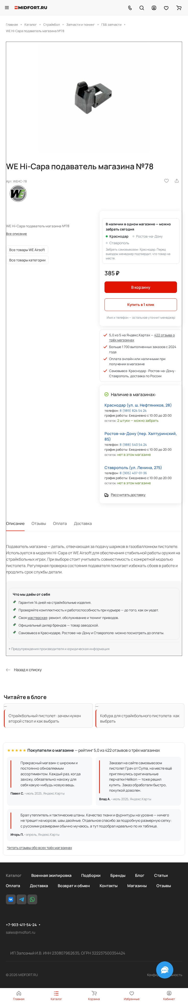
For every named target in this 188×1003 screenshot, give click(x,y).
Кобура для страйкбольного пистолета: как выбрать (139, 718)
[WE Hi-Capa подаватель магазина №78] (94, 97)
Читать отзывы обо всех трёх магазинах (39, 847)
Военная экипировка (51, 875)
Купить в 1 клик (140, 304)
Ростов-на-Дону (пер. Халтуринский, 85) (141, 436)
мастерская (37, 617)
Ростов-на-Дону (149, 236)
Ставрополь (119, 243)
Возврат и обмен (74, 885)
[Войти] (154, 7)
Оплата (60, 523)
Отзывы (39, 523)
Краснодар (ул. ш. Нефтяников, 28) (138, 405)
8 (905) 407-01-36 (133, 473)
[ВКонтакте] (11, 899)
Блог (139, 875)
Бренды (117, 875)
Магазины (137, 885)
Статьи (161, 875)
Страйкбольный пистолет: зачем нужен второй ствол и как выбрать (45, 718)
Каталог (14, 875)
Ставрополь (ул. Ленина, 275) (133, 467)
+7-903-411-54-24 (21, 925)
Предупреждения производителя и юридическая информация (60, 649)
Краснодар (119, 236)
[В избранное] (166, 181)
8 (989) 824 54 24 (133, 410)
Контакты (109, 885)
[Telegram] (21, 899)
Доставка (83, 523)
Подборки (91, 875)
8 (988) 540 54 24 (133, 444)
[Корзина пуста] (178, 7)
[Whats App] (32, 899)
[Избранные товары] (166, 7)
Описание (15, 523)
